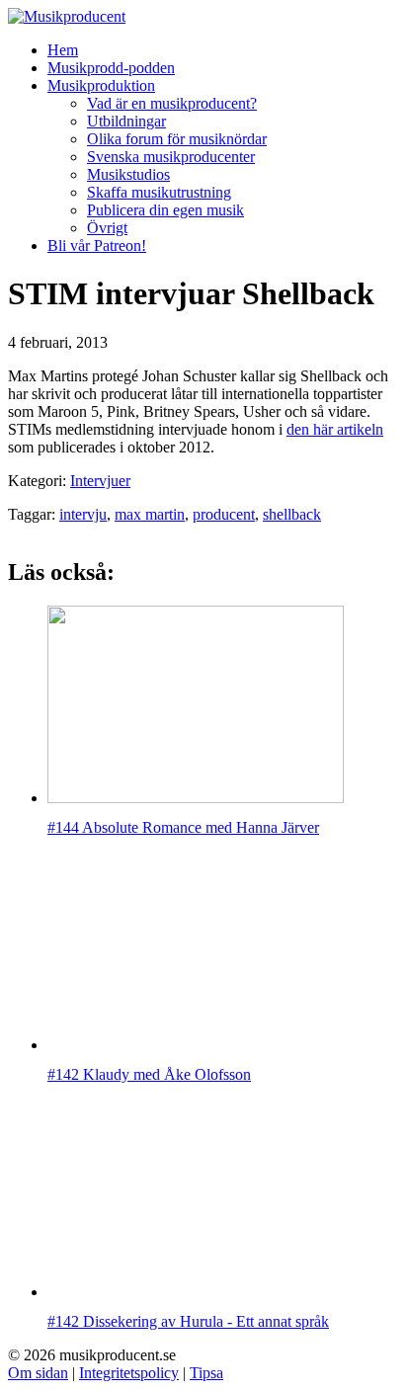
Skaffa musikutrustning (159, 192)
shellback (292, 514)
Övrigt (107, 227)
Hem (62, 49)
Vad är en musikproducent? (172, 103)
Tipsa (206, 1372)
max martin (150, 514)
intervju (83, 514)
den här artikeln (334, 429)
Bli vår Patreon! (96, 245)
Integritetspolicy (129, 1372)
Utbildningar (126, 121)
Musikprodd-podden (111, 67)
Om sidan (38, 1372)
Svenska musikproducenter (171, 156)
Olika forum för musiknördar (177, 138)
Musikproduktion (101, 85)
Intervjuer (100, 480)
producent (224, 514)
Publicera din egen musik (165, 210)
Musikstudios (128, 174)
